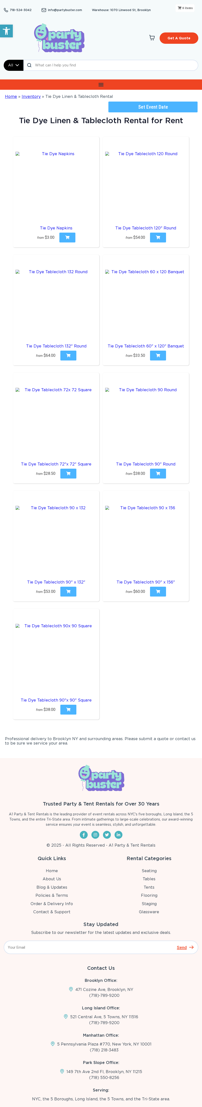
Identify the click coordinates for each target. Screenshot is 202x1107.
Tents (149, 887)
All (10, 65)
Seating (149, 870)
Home (11, 96)
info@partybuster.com (65, 10)
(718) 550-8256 (104, 1077)
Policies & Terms (51, 895)
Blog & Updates (51, 887)
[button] (6, 31)
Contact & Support (51, 912)
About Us (52, 879)
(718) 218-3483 (104, 1050)
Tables (149, 879)
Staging (149, 903)
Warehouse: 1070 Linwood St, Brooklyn (121, 10)
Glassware (149, 912)
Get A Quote (179, 38)
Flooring (149, 895)
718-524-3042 (21, 10)
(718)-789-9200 (104, 995)
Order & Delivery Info (52, 903)
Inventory (31, 96)
